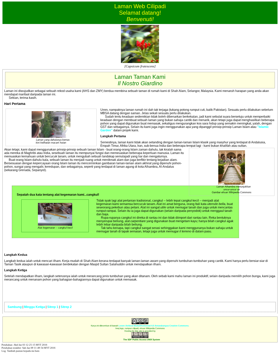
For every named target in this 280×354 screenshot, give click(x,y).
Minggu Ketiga (34, 307)
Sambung (15, 307)
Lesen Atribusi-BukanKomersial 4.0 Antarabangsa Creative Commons (154, 325)
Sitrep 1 (52, 307)
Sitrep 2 (66, 307)
